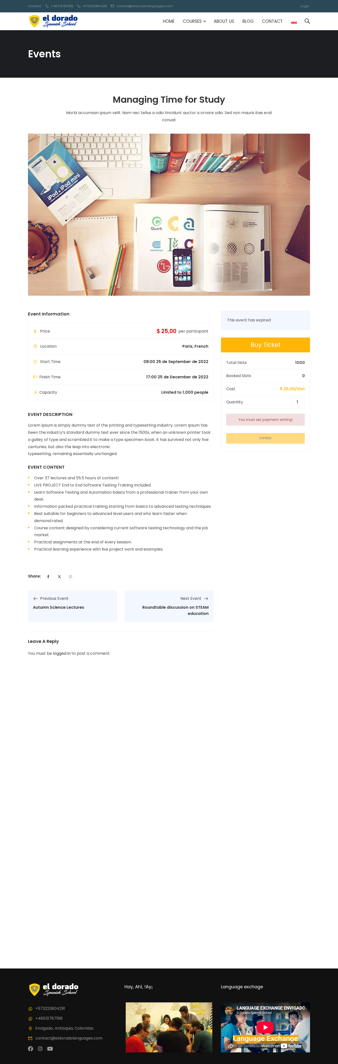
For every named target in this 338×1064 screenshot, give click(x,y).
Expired (265, 438)
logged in (62, 653)
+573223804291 (94, 6)
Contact (272, 21)
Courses (192, 21)
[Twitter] (59, 576)
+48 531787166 (62, 6)
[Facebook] (48, 576)
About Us (224, 21)
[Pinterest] (70, 576)
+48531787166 (49, 1018)
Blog (248, 21)
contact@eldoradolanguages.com (144, 6)
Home (168, 21)
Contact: (35, 6)
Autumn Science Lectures (58, 607)
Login (305, 6)
